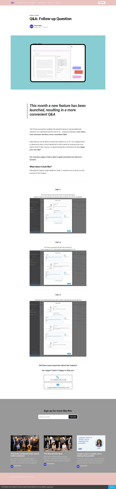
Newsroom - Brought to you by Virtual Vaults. (20, 476)
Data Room (32, 2)
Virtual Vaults (38, 25)
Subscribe (101, 2)
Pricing (57, 2)
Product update (34, 15)
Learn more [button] (50, 487)
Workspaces (41, 2)
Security (50, 2)
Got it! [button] (112, 487)
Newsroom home (22, 2)
